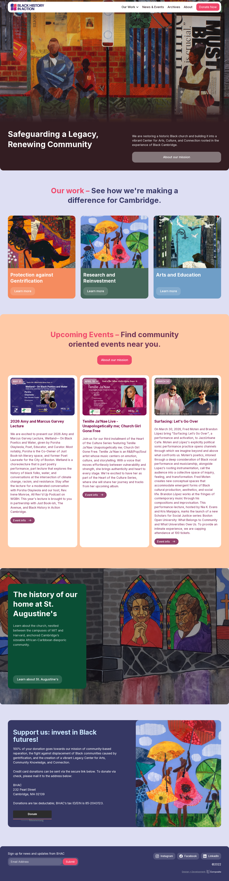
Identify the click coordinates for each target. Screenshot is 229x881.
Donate (32, 814)
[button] (130, 7)
